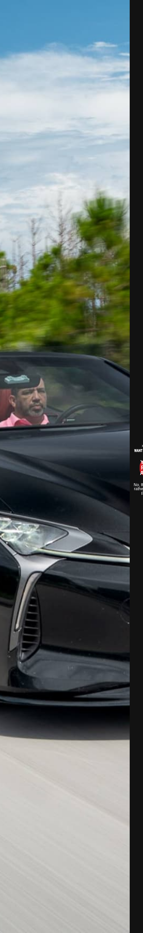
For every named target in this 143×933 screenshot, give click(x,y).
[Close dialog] (134, 8)
